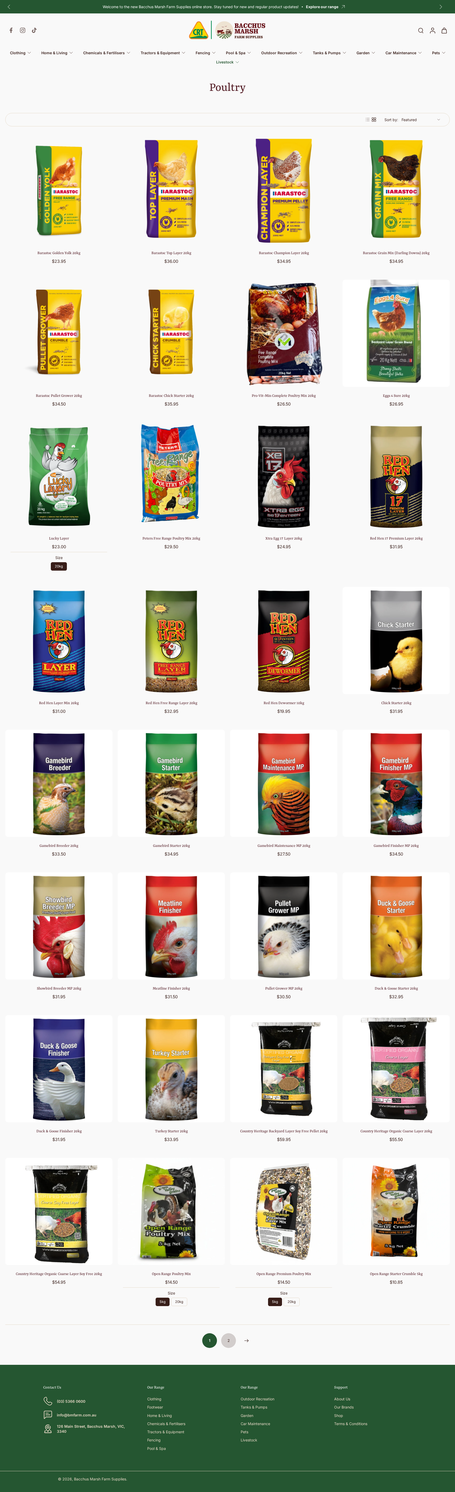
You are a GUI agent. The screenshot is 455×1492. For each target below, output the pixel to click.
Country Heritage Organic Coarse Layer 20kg (396, 1131)
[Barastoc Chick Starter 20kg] (171, 333)
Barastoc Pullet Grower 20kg (59, 396)
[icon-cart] (444, 30)
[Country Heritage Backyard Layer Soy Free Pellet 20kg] (283, 1068)
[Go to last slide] (9, 7)
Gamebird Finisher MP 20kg (396, 846)
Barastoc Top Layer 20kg (171, 253)
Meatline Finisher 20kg (171, 988)
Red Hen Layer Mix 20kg (59, 703)
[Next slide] (441, 7)
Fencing (154, 1440)
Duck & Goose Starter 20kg (396, 988)
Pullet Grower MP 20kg (283, 988)
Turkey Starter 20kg (171, 1131)
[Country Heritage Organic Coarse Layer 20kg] (396, 1068)
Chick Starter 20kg (396, 703)
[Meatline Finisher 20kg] (171, 926)
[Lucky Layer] (58, 476)
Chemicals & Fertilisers (166, 1423)
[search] (421, 30)
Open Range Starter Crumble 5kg (396, 1274)
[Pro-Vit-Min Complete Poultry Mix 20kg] (283, 333)
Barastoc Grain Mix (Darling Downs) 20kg (396, 253)
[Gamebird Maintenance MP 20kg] (283, 783)
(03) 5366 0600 (71, 1401)
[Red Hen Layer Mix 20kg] (58, 640)
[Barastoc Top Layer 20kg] (171, 190)
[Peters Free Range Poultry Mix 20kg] (171, 476)
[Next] (246, 1340)
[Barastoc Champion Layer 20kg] (283, 190)
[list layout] (367, 119)
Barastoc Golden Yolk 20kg (58, 253)
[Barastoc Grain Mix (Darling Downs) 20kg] (396, 190)
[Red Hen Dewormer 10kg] (283, 640)
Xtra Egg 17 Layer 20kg (283, 538)
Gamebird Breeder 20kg (58, 846)
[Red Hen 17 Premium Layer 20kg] (396, 476)
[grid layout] (374, 119)
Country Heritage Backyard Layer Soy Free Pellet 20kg (284, 1131)
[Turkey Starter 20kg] (171, 1068)
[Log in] (432, 30)
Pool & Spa (156, 1448)
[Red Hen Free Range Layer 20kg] (171, 640)
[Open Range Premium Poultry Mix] (283, 1211)
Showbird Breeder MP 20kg (59, 988)
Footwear (155, 1407)
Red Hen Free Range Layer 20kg (171, 703)
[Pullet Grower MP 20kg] (283, 926)
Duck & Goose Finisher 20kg (59, 1131)
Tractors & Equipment (165, 1432)
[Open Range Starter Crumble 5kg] (396, 1211)
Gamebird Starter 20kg (171, 846)
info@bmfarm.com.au (76, 1415)
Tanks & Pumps (254, 1407)
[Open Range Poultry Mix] (171, 1211)
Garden (247, 1415)
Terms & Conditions (350, 1423)
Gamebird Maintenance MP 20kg (284, 846)
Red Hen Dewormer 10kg (284, 703)
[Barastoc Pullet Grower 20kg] (58, 333)
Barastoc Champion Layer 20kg (284, 253)
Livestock (249, 1440)
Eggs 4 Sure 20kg (396, 396)
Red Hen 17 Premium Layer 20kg (396, 538)
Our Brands (344, 1407)
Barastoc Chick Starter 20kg (171, 396)
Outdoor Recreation (257, 1399)
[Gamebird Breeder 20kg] (58, 783)
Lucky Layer (59, 538)
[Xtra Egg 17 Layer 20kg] (283, 476)
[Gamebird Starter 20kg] (171, 783)
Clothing (154, 1399)
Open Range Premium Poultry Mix (283, 1274)
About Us (342, 1399)
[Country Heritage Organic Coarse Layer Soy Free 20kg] (58, 1211)
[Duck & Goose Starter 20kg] (396, 926)
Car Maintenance (255, 1423)
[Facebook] (11, 30)
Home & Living (159, 1415)
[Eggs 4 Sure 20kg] (396, 333)
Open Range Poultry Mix (171, 1274)
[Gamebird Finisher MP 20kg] (396, 783)
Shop (338, 1415)
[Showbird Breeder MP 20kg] (58, 926)
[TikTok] (34, 30)
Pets (244, 1432)
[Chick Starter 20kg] (396, 640)
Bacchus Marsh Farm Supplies (100, 1479)
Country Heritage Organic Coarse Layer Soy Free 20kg (59, 1274)
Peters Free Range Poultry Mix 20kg (171, 538)
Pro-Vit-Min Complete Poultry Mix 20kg (284, 396)
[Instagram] (22, 30)
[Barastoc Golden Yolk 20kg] (58, 190)
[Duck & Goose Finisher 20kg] (58, 1068)
